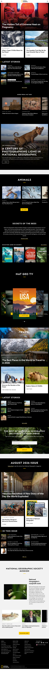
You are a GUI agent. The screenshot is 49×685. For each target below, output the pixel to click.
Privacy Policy (3, 644)
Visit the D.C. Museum (16, 652)
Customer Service (27, 644)
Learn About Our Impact (17, 655)
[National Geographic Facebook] (38, 643)
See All (24, 556)
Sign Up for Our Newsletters (29, 650)
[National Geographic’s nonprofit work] (24, 591)
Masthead (14, 658)
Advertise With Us (16, 662)
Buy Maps (14, 647)
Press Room (15, 660)
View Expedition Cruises (9, 389)
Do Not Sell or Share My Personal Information (5, 653)
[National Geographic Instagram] (36, 643)
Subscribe (10, 466)
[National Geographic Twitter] (39, 643)
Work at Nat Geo (27, 649)
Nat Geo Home (15, 642)
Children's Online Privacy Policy (6, 647)
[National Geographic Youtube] (41, 643)
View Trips (29, 388)
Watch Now (24, 238)
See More (24, 87)
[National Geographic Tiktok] (45, 643)
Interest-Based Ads (4, 649)
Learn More (29, 523)
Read (5, 524)
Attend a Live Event (16, 644)
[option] (11, 106)
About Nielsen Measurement (6, 650)
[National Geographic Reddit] (47, 643)
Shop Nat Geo (15, 650)
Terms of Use (3, 642)
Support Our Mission (16, 657)
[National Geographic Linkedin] (43, 643)
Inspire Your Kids (16, 649)
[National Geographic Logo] (5, 667)
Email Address (15, 440)
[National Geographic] (24, 1)
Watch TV (14, 654)
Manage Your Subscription (28, 647)
